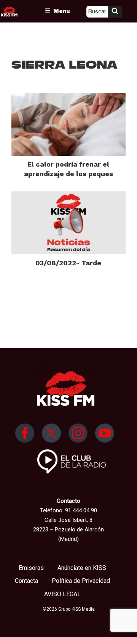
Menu (61, 11)
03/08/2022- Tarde (68, 263)
